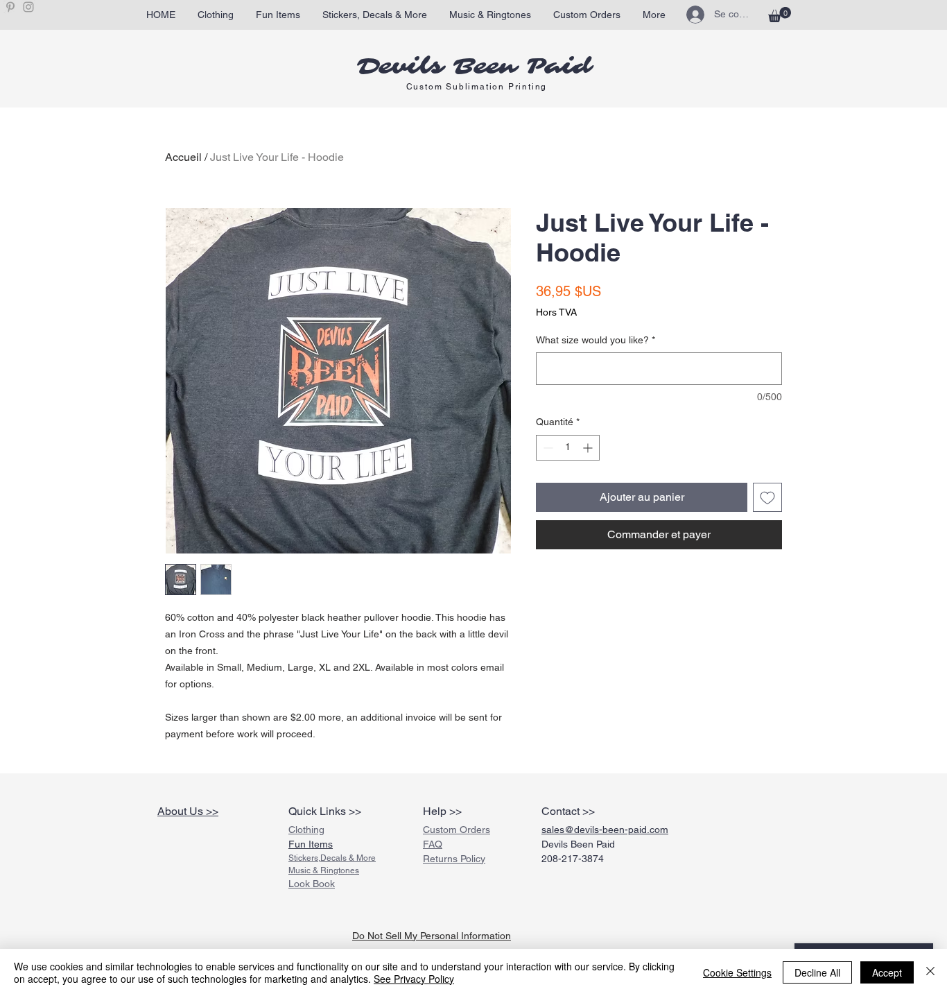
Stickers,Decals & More (332, 858)
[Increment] (589, 448)
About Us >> (187, 811)
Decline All (817, 972)
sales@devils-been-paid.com (604, 829)
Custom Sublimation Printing (477, 87)
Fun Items (310, 844)
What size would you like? (595, 339)
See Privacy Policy (414, 979)
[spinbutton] (567, 448)
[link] (779, 14)
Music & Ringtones (323, 870)
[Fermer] (930, 972)
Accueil (183, 157)
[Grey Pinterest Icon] (10, 7)
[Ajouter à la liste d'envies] (767, 497)
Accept (887, 972)
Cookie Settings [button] (737, 972)
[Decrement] (546, 448)
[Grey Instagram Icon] (28, 7)
